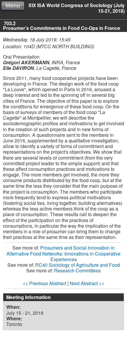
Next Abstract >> (87, 283)
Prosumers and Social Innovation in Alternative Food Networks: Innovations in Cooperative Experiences (63, 253)
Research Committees (77, 270)
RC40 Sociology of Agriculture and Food (77, 264)
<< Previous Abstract (44, 283)
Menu (13, 5)
